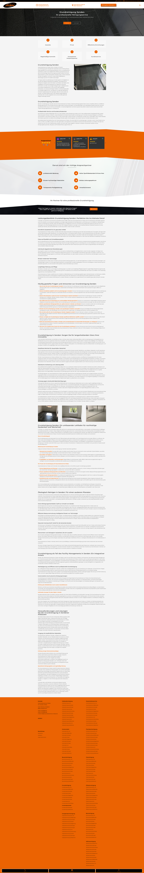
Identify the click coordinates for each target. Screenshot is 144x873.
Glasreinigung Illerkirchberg (91, 775)
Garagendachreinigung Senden (68, 833)
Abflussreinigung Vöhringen (91, 845)
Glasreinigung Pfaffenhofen (91, 761)
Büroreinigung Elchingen (91, 827)
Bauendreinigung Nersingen (67, 769)
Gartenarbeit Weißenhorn (67, 753)
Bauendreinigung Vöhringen (67, 779)
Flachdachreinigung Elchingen (92, 745)
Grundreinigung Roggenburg (67, 795)
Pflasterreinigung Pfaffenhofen (91, 789)
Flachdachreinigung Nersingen (92, 743)
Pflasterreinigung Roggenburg (91, 795)
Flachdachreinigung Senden (91, 733)
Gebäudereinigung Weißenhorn (68, 725)
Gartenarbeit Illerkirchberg (67, 747)
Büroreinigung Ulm (89, 829)
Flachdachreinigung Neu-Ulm (91, 731)
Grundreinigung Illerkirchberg (67, 803)
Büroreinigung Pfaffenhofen (91, 817)
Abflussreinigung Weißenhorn (91, 843)
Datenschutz (40, 733)
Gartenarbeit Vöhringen (66, 751)
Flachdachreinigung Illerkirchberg (92, 749)
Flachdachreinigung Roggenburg (92, 741)
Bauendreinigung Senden (67, 777)
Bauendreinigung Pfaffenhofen (68, 761)
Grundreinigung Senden (66, 805)
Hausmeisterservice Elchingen (91, 715)
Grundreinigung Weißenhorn (67, 809)
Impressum (40, 735)
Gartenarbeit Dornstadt (66, 735)
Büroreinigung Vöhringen (91, 835)
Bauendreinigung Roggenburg (68, 767)
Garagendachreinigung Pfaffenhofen (69, 817)
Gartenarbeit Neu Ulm (66, 731)
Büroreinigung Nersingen (91, 825)
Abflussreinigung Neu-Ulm (91, 863)
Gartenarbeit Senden (66, 749)
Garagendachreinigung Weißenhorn (69, 837)
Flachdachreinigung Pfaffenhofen (92, 735)
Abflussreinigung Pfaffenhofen (91, 859)
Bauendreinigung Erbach (67, 765)
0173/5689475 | (120, 0)
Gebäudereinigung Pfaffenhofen (68, 721)
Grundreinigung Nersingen (67, 797)
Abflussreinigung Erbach (90, 855)
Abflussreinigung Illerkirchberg (92, 847)
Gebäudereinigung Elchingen (67, 713)
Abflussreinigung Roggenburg (91, 853)
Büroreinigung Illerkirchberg (91, 831)
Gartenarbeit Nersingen (66, 741)
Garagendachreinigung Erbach (68, 821)
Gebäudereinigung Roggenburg (68, 717)
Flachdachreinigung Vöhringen (92, 751)
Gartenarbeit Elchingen (66, 743)
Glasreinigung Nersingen (90, 769)
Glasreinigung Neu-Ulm (90, 759)
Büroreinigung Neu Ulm (90, 815)
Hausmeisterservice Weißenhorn (92, 725)
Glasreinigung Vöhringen (90, 779)
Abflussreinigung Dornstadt (91, 857)
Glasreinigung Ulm (89, 773)
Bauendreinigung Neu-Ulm (67, 759)
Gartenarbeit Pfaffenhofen (67, 733)
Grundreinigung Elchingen (67, 799)
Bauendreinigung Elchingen (67, 771)
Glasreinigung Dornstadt (90, 763)
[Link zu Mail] (5, 1)
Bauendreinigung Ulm (66, 773)
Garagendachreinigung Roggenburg (69, 823)
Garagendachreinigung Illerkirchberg (69, 831)
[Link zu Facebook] (3, 1)
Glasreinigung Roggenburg (91, 767)
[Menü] (139, 5)
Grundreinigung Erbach (66, 793)
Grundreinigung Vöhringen (67, 807)
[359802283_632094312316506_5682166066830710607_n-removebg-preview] (10, 5)
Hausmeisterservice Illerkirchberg (92, 719)
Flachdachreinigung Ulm (90, 747)
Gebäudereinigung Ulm (66, 703)
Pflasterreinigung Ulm (90, 801)
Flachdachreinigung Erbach (91, 739)
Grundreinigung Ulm (66, 801)
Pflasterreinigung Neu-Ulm (91, 787)
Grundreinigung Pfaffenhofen (67, 789)
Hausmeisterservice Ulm (90, 717)
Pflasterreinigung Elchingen (91, 799)
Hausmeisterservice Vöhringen (91, 723)
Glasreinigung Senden (90, 777)
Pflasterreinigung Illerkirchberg (92, 803)
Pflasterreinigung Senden (91, 805)
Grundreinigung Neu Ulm (67, 787)
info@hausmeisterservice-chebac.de (133, 0)
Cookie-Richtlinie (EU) (42, 737)
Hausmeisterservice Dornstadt (91, 707)
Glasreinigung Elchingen (90, 771)
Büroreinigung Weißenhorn (91, 837)
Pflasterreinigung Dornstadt (91, 791)
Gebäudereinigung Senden (67, 709)
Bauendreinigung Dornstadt (67, 763)
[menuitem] (139, 5)
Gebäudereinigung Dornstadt (67, 705)
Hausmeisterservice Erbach (91, 709)
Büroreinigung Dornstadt (90, 819)
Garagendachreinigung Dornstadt (68, 819)
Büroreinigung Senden (90, 833)
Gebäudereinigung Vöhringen (67, 707)
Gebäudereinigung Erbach (67, 719)
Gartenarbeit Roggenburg (67, 739)
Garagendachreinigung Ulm (67, 829)
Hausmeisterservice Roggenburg (92, 711)
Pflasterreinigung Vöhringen (91, 807)
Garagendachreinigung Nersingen (68, 825)
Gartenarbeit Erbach (66, 737)
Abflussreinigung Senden (90, 861)
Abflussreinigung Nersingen (91, 851)
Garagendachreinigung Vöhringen (68, 835)
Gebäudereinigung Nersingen (67, 715)
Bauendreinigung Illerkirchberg (68, 775)
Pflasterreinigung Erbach (90, 793)
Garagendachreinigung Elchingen (68, 827)
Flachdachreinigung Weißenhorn (92, 753)
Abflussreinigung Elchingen (91, 849)
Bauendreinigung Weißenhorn (68, 781)
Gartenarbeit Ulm (65, 745)
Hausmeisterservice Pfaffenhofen (92, 705)
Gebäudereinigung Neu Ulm (67, 723)
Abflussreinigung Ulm (90, 865)
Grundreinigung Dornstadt (67, 791)
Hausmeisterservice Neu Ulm (91, 703)
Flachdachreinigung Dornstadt (92, 737)
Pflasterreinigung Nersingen (91, 797)
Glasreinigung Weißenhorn (91, 781)
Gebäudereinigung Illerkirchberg (68, 711)
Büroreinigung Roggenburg (91, 823)
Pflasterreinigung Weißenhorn (91, 809)
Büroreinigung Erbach (90, 821)
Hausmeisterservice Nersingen (91, 713)
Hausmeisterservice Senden (91, 721)
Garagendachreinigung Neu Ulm (68, 815)
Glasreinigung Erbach (90, 765)
